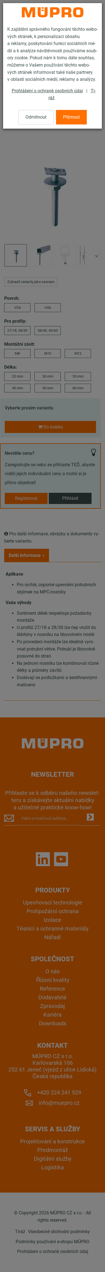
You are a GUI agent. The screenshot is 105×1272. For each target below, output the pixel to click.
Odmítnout (35, 117)
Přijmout (71, 117)
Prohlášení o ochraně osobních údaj (47, 90)
